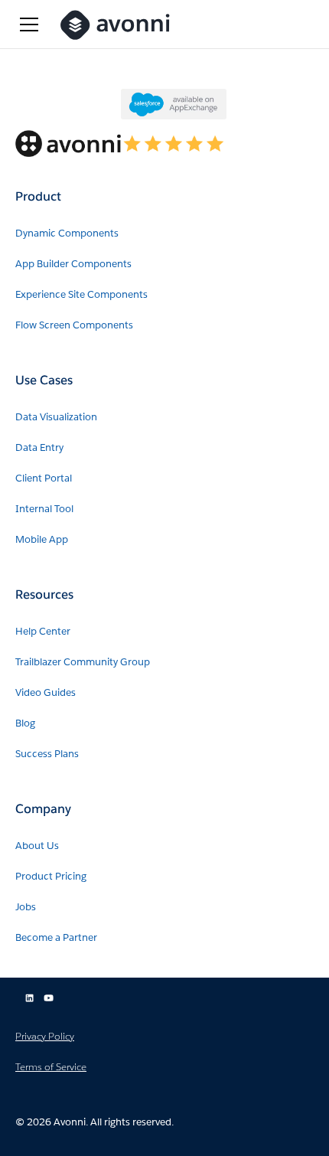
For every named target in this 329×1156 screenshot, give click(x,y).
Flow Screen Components (74, 324)
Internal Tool (44, 508)
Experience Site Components (81, 294)
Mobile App (41, 539)
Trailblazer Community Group (82, 661)
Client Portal (43, 478)
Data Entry (39, 447)
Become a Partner (56, 937)
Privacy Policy (44, 1036)
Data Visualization (56, 416)
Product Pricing (50, 876)
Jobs (25, 906)
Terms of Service (50, 1066)
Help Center (42, 631)
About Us (37, 845)
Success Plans (47, 753)
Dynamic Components (67, 233)
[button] (29, 24)
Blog (25, 723)
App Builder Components (73, 263)
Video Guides (45, 692)
